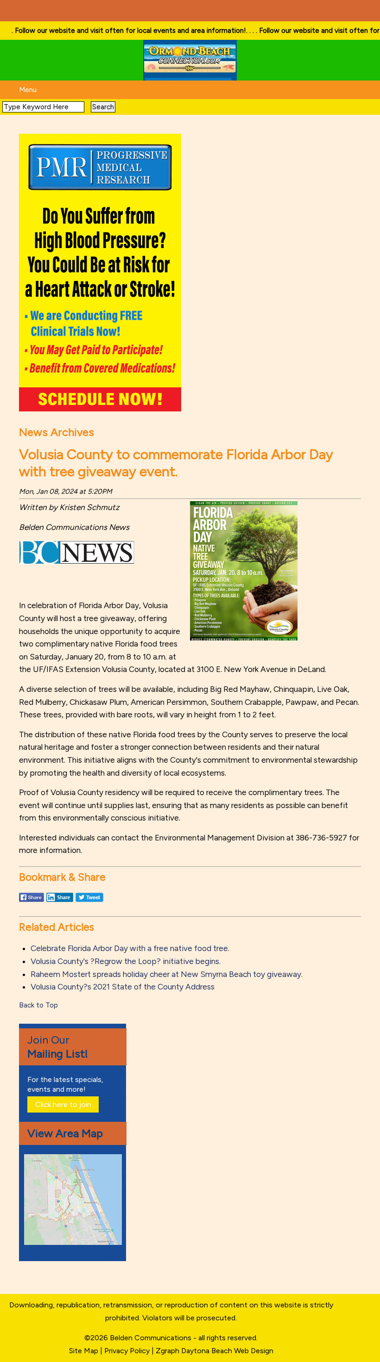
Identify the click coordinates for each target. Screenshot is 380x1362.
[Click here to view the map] (74, 1242)
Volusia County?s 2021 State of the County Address (123, 986)
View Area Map (65, 1133)
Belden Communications (151, 1337)
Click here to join (63, 1104)
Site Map (83, 1350)
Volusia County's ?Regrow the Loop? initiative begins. (126, 961)
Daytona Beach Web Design (227, 1350)
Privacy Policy (127, 1350)
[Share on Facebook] (31, 901)
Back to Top (38, 1005)
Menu (28, 90)
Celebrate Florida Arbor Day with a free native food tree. (130, 948)
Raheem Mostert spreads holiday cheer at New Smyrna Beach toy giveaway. (167, 974)
